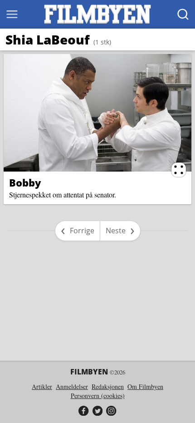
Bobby (25, 182)
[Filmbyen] (97, 14)
